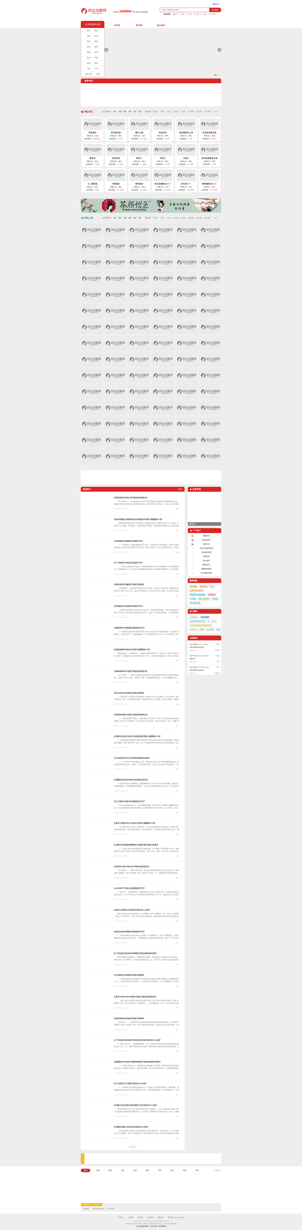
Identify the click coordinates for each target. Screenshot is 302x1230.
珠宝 (89, 63)
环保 (96, 58)
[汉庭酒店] (91, 246)
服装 (96, 47)
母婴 (89, 68)
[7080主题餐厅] (163, 359)
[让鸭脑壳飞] (186, 376)
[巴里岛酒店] (115, 230)
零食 (218, 630)
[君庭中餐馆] (139, 440)
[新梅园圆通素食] (115, 408)
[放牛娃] (186, 392)
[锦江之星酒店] (89, 89)
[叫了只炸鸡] (210, 246)
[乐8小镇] (115, 279)
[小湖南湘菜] (91, 343)
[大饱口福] (163, 408)
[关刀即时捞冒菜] (212, 89)
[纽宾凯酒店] (91, 295)
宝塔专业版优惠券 (98, 1209)
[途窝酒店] (186, 230)
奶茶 (202, 629)
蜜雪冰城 (193, 629)
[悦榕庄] (139, 424)
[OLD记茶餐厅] (91, 424)
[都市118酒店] (115, 246)
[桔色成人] (210, 295)
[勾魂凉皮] (163, 246)
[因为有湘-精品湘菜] (186, 327)
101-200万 (212, 14)
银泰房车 (206, 536)
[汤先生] (91, 230)
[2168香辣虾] (91, 440)
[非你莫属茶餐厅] (139, 456)
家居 (96, 41)
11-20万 (189, 14)
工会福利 (193, 599)
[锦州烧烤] (115, 327)
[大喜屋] (210, 376)
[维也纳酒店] (135, 89)
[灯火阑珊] (115, 343)
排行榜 (139, 25)
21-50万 (196, 14)
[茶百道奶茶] (139, 279)
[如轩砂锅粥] (139, 343)
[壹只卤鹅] (91, 392)
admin (214, 621)
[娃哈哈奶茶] (163, 279)
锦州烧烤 (206, 560)
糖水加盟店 (204, 599)
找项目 (117, 25)
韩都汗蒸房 (205, 652)
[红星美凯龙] (186, 262)
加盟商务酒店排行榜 (197, 621)
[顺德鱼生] (186, 359)
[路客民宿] (181, 99)
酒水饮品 (88, 74)
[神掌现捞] (91, 311)
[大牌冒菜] (196, 89)
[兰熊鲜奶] (115, 311)
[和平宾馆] (150, 99)
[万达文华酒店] (139, 230)
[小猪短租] (120, 89)
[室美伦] (212, 99)
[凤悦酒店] (139, 262)
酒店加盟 (86, 1209)
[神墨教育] (139, 295)
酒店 (89, 36)
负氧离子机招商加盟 (196, 591)
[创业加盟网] (94, 11)
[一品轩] (139, 392)
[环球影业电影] (196, 99)
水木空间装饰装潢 (206, 548)
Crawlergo (194, 617)
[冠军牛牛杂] (163, 327)
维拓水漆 (206, 544)
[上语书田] (210, 279)
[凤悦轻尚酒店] (104, 89)
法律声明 (150, 1217)
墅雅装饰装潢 (206, 569)
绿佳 (212, 587)
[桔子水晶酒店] (135, 99)
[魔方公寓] (115, 295)
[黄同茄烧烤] (210, 311)
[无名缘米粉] (163, 295)
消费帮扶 (212, 595)
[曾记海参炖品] (210, 343)
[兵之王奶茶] (186, 279)
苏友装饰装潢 (206, 552)
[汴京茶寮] (139, 327)
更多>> (216, 112)
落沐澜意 (193, 586)
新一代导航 (110, 1209)
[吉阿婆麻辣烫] (104, 99)
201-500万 (199, 112)
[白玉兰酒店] (150, 89)
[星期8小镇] (91, 279)
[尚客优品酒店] (139, 246)
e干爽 (203, 663)
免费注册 (160, 1217)
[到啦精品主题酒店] (163, 230)
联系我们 (140, 1217)
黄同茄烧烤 (206, 540)
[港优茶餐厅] (91, 359)
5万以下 (175, 14)
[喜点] (91, 376)
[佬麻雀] (210, 440)
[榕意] (186, 456)
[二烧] (163, 440)
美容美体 (215, 599)
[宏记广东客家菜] (91, 456)
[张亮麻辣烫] (120, 99)
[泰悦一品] (210, 327)
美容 (96, 63)
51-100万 (204, 14)
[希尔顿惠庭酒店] (210, 262)
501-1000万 (207, 112)
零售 (89, 52)
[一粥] (163, 392)
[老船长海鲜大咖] (139, 359)
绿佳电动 (203, 587)
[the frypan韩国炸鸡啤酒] (186, 246)
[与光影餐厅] (163, 456)
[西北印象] (186, 408)
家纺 (89, 47)
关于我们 (120, 1217)
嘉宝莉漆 (206, 556)
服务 (89, 41)
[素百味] (115, 376)
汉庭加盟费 (205, 617)
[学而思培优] (186, 295)
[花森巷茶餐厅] (210, 392)
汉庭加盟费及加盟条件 (200, 625)
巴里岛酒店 (205, 641)
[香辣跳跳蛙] (210, 408)
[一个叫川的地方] (115, 456)
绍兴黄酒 (210, 629)
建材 (89, 58)
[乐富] (115, 440)
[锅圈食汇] (91, 262)
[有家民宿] (166, 99)
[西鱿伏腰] (91, 327)
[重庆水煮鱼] (139, 408)
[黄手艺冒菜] (89, 99)
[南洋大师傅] (186, 311)
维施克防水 (206, 565)
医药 (96, 52)
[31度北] (115, 359)
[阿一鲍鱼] (115, 424)
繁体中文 (216, 4)
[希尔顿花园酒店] (163, 262)
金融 (98, 74)
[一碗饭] (210, 456)
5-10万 (182, 14)
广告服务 (130, 1217)
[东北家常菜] (163, 343)
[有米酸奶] (139, 311)
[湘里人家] (210, 424)
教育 (96, 30)
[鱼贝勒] (163, 376)
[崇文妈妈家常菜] (186, 343)
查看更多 (132, 1147)
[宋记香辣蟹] (186, 440)
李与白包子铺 (195, 603)
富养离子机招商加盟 (197, 595)
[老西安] (139, 376)
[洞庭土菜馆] (91, 408)
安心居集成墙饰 (206, 573)
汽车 (96, 68)
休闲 (96, 36)
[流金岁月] (210, 359)
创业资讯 (161, 25)
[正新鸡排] (181, 89)
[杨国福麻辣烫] (166, 89)
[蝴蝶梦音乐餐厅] (186, 424)
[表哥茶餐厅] (163, 424)
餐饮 (89, 30)
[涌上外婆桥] (115, 392)
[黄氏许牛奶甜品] (163, 311)
